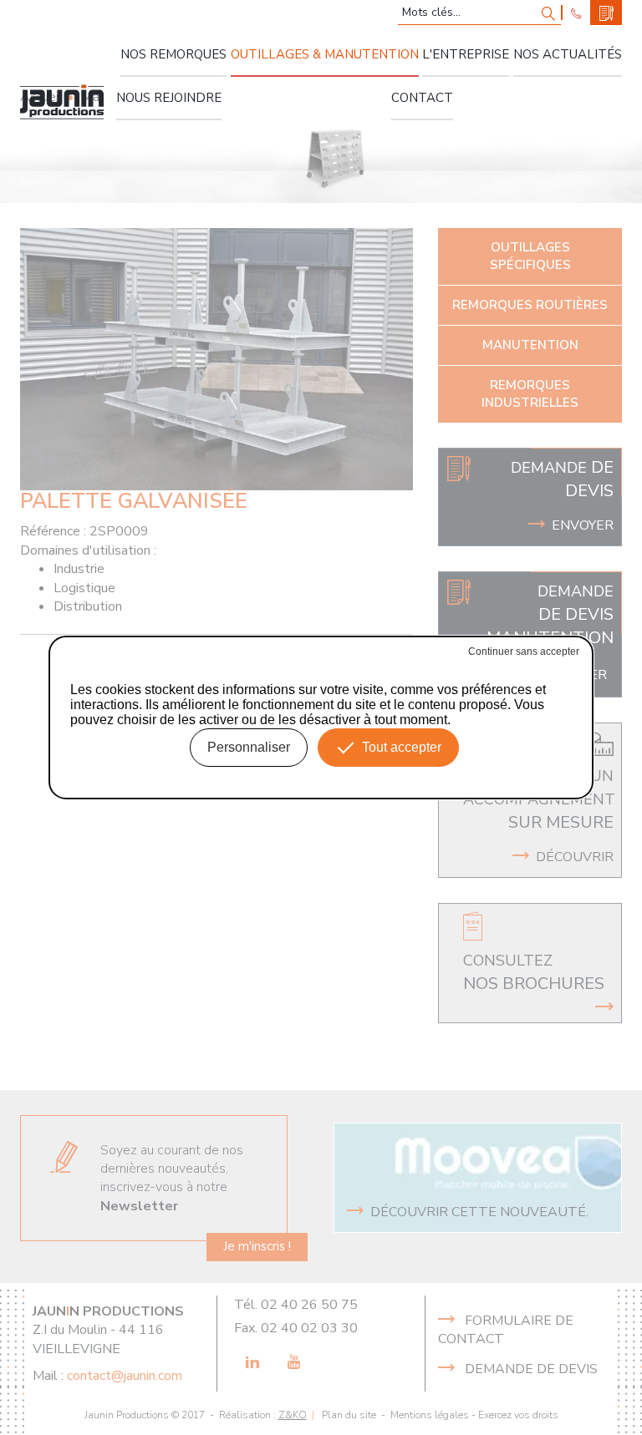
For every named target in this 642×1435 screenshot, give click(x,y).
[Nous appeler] (576, 12)
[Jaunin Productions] (62, 102)
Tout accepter (401, 747)
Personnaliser (248, 747)
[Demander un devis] (606, 12)
